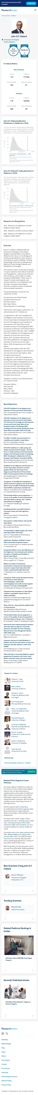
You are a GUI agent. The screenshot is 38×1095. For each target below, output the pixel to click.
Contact (4, 1064)
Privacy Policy (6, 1085)
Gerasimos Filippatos (18, 725)
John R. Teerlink (16, 732)
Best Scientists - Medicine (9, 15)
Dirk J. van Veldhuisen (19, 709)
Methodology (6, 1044)
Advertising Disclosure (9, 1077)
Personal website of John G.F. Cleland (17, 763)
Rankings (4, 1040)
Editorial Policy (6, 1081)
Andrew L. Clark (17, 679)
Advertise (4, 1073)
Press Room (5, 1068)
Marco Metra (16, 687)
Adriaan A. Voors (17, 693)
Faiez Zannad (16, 749)
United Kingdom (9, 42)
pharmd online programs (20, 809)
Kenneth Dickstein (17, 718)
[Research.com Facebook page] (2, 1033)
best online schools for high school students (17, 824)
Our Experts (5, 1060)
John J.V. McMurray (18, 741)
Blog (3, 1048)
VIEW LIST (31, 3)
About (3, 1056)
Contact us (31, 771)
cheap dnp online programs (13, 799)
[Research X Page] (7, 1033)
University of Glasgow (11, 40)
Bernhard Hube (16, 907)
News (3, 1052)
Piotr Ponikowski (17, 702)
